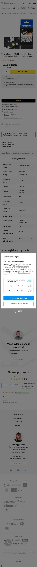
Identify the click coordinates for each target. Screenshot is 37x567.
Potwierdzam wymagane (19, 304)
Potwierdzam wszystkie (18, 298)
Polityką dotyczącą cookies (21, 266)
